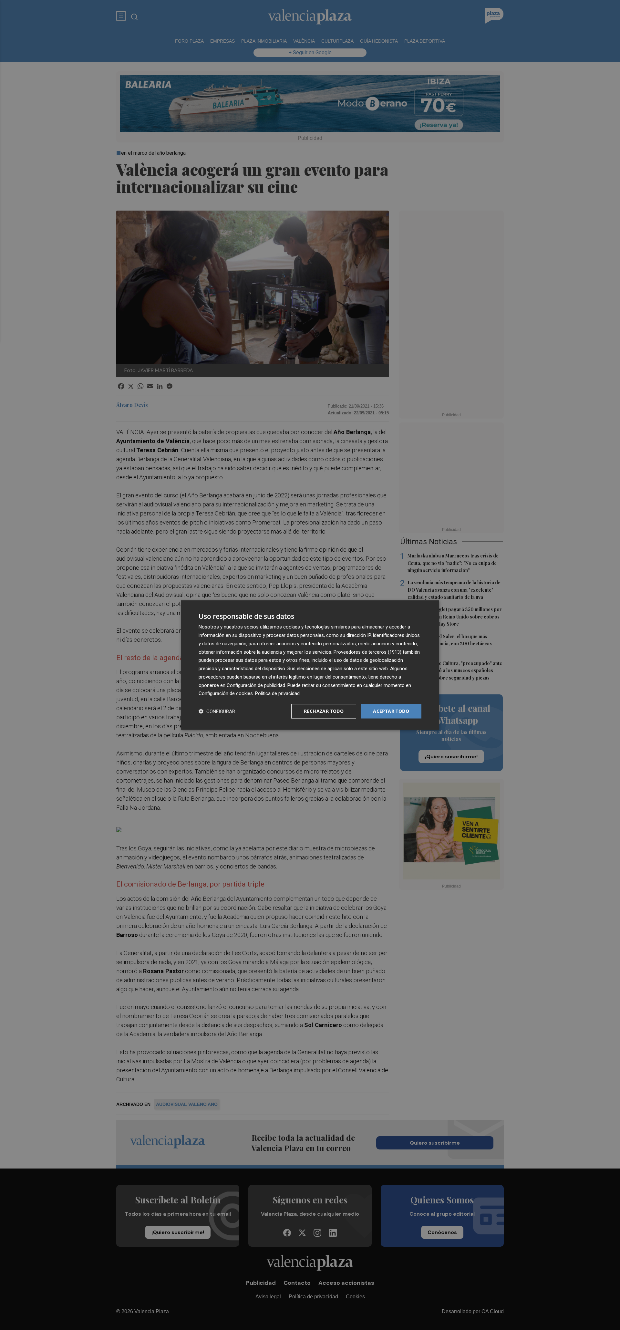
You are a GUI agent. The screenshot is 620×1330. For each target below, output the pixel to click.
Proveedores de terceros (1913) (367, 652)
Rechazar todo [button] (324, 711)
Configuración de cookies (226, 693)
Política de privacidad (277, 693)
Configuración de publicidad (256, 685)
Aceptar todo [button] (391, 711)
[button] (217, 711)
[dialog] (310, 665)
